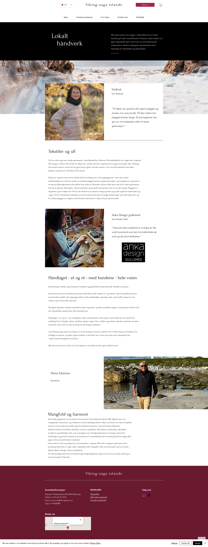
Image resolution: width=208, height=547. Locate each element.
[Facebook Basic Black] (149, 495)
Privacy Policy (95, 543)
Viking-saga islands (104, 5)
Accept (197, 543)
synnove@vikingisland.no (62, 500)
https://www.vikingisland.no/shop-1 (64, 338)
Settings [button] (174, 543)
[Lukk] (205, 543)
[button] (161, 4)
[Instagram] (144, 495)
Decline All (185, 543)
